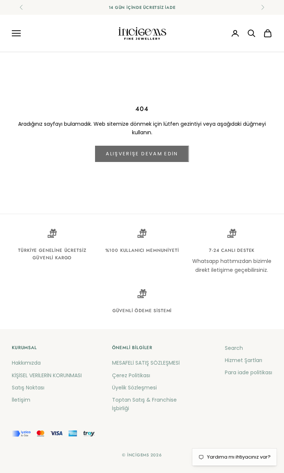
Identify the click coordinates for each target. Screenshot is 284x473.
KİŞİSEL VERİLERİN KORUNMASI (47, 375)
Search (234, 348)
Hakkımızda (26, 362)
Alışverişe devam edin (142, 153)
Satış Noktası (28, 387)
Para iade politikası (248, 372)
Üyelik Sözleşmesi (134, 387)
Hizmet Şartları (243, 360)
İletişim (21, 399)
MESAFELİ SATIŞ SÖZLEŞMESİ (146, 362)
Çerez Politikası (131, 375)
